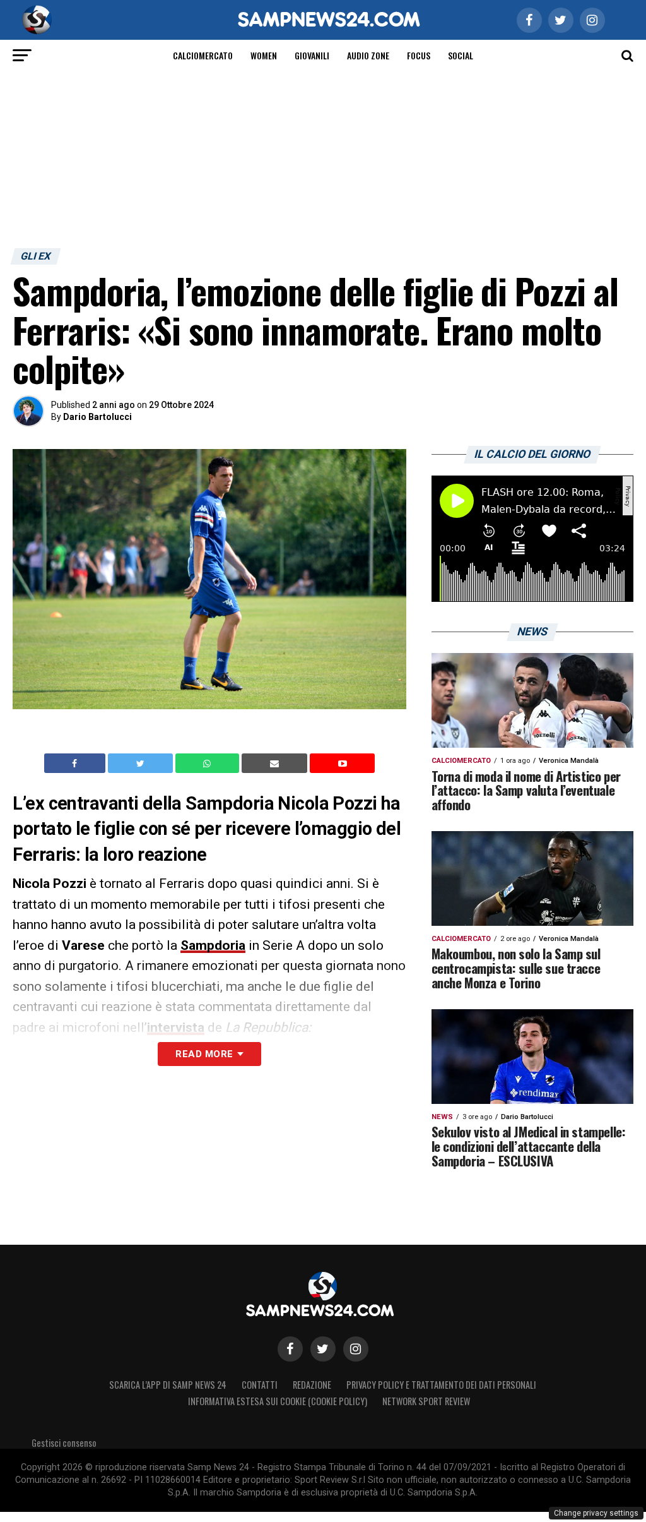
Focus (418, 55)
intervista (175, 1027)
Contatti (260, 1384)
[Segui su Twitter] (323, 1349)
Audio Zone (368, 55)
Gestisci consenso (64, 1442)
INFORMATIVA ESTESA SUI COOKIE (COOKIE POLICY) (277, 1401)
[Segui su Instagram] (355, 1349)
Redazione (312, 1384)
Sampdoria (212, 945)
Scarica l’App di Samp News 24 (167, 1384)
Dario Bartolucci (97, 417)
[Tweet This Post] (141, 763)
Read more (204, 1054)
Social (460, 55)
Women (263, 55)
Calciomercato (203, 55)
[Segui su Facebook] (290, 1349)
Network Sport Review (426, 1401)
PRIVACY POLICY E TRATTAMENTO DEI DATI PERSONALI (441, 1384)
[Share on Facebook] (76, 763)
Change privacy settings (596, 1513)
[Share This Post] (208, 763)
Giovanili (312, 55)
